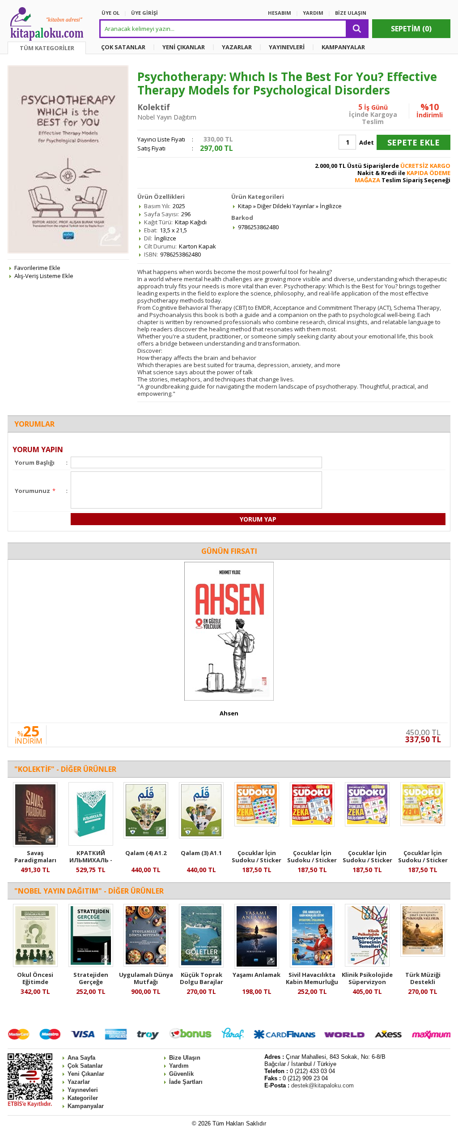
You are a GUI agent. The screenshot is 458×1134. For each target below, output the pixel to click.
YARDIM (313, 12)
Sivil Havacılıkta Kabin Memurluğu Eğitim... (312, 982)
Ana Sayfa (81, 1057)
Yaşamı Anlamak (256, 975)
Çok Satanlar (85, 1065)
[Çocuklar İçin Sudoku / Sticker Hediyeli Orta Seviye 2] (422, 824)
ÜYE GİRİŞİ (144, 12)
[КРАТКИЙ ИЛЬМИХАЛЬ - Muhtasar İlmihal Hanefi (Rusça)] (90, 843)
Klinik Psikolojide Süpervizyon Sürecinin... (367, 982)
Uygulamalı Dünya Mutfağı (146, 978)
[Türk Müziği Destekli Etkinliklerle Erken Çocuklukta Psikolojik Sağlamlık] (422, 954)
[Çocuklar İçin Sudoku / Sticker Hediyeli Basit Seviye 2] (367, 824)
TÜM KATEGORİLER (47, 48)
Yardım (179, 1065)
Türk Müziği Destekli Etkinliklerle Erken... (423, 985)
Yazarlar (79, 1081)
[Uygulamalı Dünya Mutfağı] (145, 964)
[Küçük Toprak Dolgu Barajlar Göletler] (201, 965)
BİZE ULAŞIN (350, 12)
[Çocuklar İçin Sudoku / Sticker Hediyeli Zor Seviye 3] (256, 824)
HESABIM (279, 12)
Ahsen (229, 713)
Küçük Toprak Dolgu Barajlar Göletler (201, 982)
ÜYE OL (110, 12)
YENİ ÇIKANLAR (183, 47)
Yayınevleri (83, 1090)
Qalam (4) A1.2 (145, 853)
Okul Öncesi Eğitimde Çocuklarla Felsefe (35, 982)
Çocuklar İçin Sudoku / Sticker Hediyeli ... (256, 860)
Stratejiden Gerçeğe (90, 978)
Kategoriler (83, 1098)
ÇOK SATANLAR (123, 47)
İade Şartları (186, 1081)
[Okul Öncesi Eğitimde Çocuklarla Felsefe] (35, 965)
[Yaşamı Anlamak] (256, 967)
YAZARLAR (237, 47)
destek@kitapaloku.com (322, 1085)
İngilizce (331, 206)
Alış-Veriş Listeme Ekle (43, 276)
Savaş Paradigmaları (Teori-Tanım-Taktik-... (35, 863)
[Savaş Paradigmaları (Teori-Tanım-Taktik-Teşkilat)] (35, 845)
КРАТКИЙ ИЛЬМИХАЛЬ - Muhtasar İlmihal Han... (90, 863)
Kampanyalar (86, 1106)
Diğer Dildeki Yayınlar (285, 206)
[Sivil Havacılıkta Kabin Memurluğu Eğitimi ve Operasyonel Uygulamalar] (312, 965)
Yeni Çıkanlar (86, 1073)
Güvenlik (181, 1073)
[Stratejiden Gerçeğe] (90, 965)
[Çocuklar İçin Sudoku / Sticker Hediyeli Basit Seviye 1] (312, 825)
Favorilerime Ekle (37, 268)
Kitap (245, 206)
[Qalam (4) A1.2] (145, 836)
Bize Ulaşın (184, 1057)
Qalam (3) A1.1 (201, 853)
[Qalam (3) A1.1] (201, 836)
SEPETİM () (411, 29)
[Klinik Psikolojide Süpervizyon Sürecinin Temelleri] (367, 964)
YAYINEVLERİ (287, 47)
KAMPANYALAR (343, 47)
